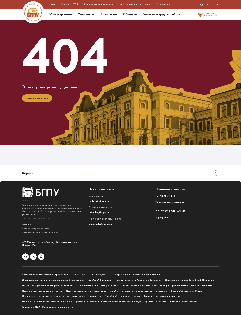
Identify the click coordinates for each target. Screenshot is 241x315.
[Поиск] (201, 4)
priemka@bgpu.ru (99, 212)
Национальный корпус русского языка (86, 290)
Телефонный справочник (169, 202)
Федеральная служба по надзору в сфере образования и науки (108, 301)
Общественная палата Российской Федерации (189, 280)
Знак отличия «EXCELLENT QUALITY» (91, 274)
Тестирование (164, 4)
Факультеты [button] (86, 14)
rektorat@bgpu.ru (99, 200)
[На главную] (33, 12)
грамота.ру (95, 296)
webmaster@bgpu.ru (100, 223)
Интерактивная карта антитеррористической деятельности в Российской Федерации (66, 280)
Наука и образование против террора (42, 290)
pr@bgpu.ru (162, 217)
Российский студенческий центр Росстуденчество (47, 285)
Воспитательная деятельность (98, 4)
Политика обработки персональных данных (42, 232)
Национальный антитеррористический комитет (47, 301)
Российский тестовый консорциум (122, 296)
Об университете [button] (60, 14)
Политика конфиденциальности (36, 228)
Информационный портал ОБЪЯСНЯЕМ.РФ (137, 274)
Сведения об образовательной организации (45, 274)
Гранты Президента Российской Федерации (138, 280)
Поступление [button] (108, 14)
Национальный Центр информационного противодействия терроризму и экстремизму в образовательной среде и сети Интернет (144, 285)
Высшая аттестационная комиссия (162, 296)
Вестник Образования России (187, 290)
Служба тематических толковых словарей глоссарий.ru (138, 290)
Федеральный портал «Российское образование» (171, 301)
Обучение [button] (130, 14)
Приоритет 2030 (69, 4)
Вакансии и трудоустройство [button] (161, 14)
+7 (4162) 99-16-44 (166, 195)
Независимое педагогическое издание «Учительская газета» (53, 296)
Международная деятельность (135, 4)
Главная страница (37, 97)
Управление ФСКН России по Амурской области (47, 307)
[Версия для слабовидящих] (208, 4)
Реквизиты (26, 224)
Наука (51, 4)
